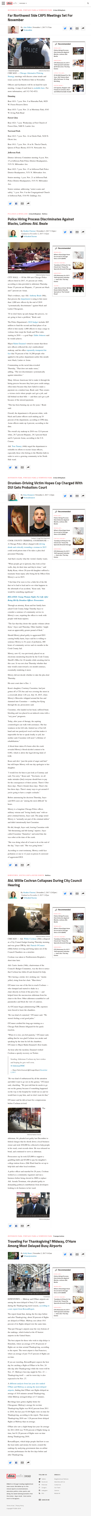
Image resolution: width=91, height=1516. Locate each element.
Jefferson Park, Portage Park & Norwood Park (30, 10)
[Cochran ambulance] (24, 1119)
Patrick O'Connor (38, 945)
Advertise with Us (59, 1482)
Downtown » (58, 60)
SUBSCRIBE (46, 1500)
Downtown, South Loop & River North (26, 875)
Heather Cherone (29, 231)
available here (39, 88)
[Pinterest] (39, 1485)
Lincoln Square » (60, 263)
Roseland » (58, 48)
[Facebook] (39, 1482)
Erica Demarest (28, 495)
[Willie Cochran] (33, 1203)
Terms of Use (10, 1506)
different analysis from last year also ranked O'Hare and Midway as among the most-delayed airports (27, 1386)
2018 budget (33, 322)
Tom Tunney (17, 446)
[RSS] (39, 1493)
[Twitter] (40, 1479)
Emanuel (22, 343)
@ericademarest (29, 497)
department (25, 298)
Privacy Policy (20, 1506)
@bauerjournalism (30, 1256)
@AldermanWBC (18, 1065)
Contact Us (57, 1485)
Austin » (56, 286)
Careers (56, 1490)
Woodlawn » (58, 252)
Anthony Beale (35, 295)
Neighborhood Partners (61, 1479)
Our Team (57, 1488)
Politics (44, 214)
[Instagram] (39, 1490)
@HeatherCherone (30, 236)
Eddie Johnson (40, 335)
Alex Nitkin (27, 27)
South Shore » (59, 85)
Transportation (58, 1236)
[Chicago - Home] (12, 3)
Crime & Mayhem (59, 10)
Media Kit (57, 1493)
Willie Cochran (30, 938)
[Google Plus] (39, 1488)
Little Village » (59, 73)
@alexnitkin (28, 30)
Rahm (16, 343)
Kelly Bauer (27, 1253)
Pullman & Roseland (18, 214)
